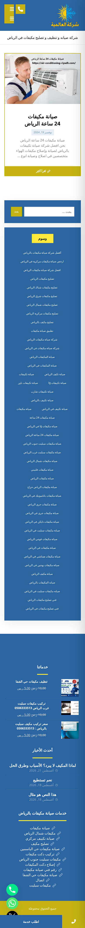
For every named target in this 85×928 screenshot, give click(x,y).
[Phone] (12, 890)
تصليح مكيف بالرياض (42, 322)
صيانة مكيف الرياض (42, 574)
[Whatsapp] (12, 903)
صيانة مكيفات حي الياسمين (40, 848)
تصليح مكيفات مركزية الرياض (42, 313)
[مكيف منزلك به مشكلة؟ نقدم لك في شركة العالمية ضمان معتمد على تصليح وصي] (65, 15)
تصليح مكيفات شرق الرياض (42, 296)
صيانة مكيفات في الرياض (42, 548)
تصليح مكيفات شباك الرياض (42, 287)
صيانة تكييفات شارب (42, 391)
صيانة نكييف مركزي (40, 838)
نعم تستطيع (42, 779)
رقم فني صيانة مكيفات (40, 869)
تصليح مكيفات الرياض (42, 279)
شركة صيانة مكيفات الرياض (42, 339)
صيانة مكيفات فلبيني (42, 469)
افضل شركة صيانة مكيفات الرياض (42, 270)
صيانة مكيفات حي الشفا (40, 874)
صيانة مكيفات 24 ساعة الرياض (42, 435)
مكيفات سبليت (40, 885)
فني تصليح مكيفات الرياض (42, 600)
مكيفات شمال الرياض (40, 833)
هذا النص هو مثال (42, 794)
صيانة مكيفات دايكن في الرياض (42, 522)
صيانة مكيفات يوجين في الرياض (42, 565)
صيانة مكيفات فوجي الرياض (42, 539)
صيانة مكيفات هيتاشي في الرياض (42, 556)
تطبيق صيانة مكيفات (42, 331)
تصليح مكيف (40, 843)
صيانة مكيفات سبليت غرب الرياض (42, 452)
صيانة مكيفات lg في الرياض (42, 426)
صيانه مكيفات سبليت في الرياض (42, 591)
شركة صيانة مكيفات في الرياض (42, 348)
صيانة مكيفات (24, 409)
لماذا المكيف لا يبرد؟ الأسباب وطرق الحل (42, 765)
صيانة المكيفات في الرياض (42, 365)
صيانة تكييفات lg (57, 383)
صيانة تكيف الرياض (54, 374)
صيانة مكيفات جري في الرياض (42, 513)
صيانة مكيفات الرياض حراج (42, 487)
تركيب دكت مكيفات (40, 854)
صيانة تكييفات (26, 374)
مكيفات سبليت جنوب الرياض (40, 859)
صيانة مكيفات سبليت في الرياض (42, 530)
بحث (16, 211)
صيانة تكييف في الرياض (55, 409)
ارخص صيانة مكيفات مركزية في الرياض (42, 261)
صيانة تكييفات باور (28, 383)
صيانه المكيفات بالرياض (42, 582)
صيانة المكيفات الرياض (42, 357)
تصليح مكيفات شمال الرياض (42, 305)
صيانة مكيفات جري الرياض (42, 504)
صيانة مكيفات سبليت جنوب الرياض (42, 443)
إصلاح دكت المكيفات (40, 864)
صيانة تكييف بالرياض (42, 400)
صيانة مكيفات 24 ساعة (42, 417)
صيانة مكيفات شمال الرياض (42, 461)
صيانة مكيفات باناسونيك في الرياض (42, 496)
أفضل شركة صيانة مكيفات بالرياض (42, 253)
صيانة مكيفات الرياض (42, 478)
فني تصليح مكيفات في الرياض (42, 608)
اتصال (40, 880)
